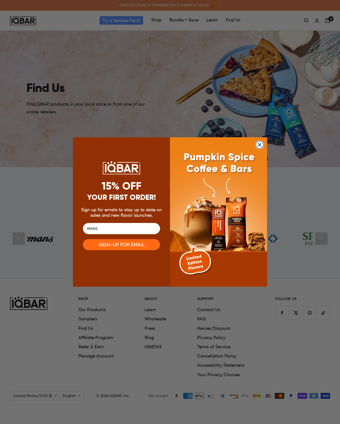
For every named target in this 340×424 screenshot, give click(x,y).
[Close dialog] (259, 144)
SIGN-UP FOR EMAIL (122, 245)
